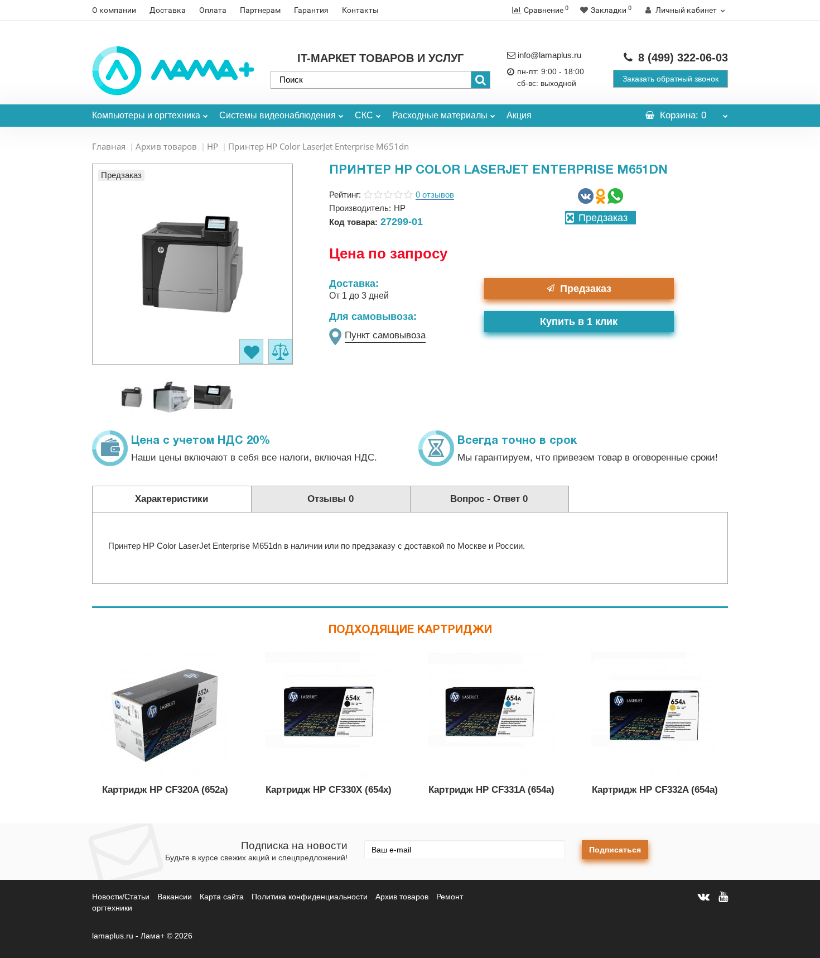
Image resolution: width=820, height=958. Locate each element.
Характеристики (171, 499)
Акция (519, 115)
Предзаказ (585, 288)
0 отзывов (435, 194)
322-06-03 (683, 57)
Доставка (167, 10)
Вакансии (174, 896)
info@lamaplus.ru (549, 55)
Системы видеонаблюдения (277, 115)
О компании (114, 10)
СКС (364, 115)
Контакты (360, 10)
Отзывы (330, 499)
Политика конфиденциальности (310, 896)
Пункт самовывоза (385, 335)
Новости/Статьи (120, 896)
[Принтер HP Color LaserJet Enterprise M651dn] (132, 396)
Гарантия (311, 10)
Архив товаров (166, 146)
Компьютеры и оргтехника (146, 115)
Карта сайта (222, 896)
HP (212, 146)
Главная (109, 146)
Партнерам (260, 10)
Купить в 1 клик (579, 321)
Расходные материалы (440, 115)
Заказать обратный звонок (670, 78)
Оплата (212, 10)
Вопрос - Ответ (489, 499)
